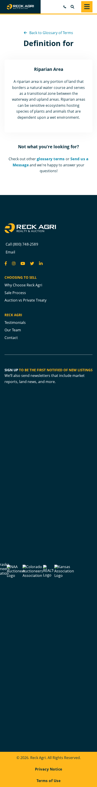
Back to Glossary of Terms (50, 32)
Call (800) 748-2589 (22, 244)
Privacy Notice (48, 769)
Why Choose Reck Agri (23, 285)
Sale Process (15, 292)
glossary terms (51, 158)
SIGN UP (11, 370)
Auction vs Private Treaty (25, 300)
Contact (11, 337)
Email (10, 252)
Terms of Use (48, 780)
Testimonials (15, 322)
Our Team (13, 329)
